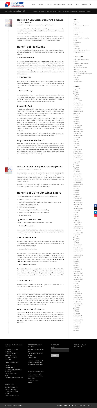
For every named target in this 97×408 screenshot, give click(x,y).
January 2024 (77, 151)
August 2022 (77, 186)
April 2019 (76, 265)
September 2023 (78, 160)
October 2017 (77, 302)
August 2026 (77, 89)
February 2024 (78, 149)
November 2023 (78, 156)
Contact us (77, 30)
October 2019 (77, 253)
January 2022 (77, 200)
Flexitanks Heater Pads (80, 71)
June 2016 (76, 326)
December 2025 (78, 105)
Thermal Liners (78, 82)
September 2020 (78, 233)
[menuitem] (34, 4)
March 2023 (77, 172)
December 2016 (78, 318)
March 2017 (77, 314)
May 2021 (76, 216)
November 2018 (78, 275)
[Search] (90, 4)
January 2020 (77, 247)
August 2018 (77, 281)
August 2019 (77, 257)
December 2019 (78, 249)
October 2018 (77, 277)
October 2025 (77, 109)
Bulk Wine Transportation (81, 63)
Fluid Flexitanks (50, 25)
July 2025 (76, 115)
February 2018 (78, 293)
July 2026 (76, 91)
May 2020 (76, 241)
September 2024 (78, 135)
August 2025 (77, 113)
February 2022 (78, 198)
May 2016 (76, 328)
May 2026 (76, 95)
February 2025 (78, 125)
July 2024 (76, 139)
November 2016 (78, 320)
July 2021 (76, 212)
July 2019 (76, 259)
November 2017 (78, 300)
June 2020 (76, 239)
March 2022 (77, 196)
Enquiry (76, 34)
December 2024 (78, 129)
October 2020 (77, 231)
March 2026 (77, 99)
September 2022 (78, 184)
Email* (53, 347)
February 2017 (78, 316)
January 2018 (77, 295)
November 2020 (78, 229)
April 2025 (76, 121)
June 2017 (76, 308)
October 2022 (77, 182)
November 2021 (78, 204)
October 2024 (77, 133)
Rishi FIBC (76, 77)
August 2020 (77, 235)
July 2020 (76, 237)
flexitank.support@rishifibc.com (14, 377)
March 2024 (77, 147)
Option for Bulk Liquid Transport (83, 73)
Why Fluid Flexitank (79, 52)
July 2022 (76, 188)
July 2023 (76, 164)
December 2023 (78, 153)
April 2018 (76, 289)
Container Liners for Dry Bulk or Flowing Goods (39, 166)
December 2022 (78, 178)
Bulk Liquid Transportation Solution (34, 25)
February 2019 (78, 269)
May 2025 (76, 119)
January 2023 (77, 176)
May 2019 (76, 263)
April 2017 (76, 312)
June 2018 (76, 285)
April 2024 (76, 145)
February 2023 (78, 174)
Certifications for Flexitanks (81, 26)
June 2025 (76, 117)
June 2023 (76, 166)
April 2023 (76, 170)
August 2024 (77, 137)
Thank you (77, 48)
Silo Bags (76, 79)
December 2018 (78, 273)
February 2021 (78, 222)
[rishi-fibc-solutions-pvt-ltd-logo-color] (14, 4)
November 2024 (78, 131)
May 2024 (76, 143)
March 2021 (77, 220)
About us (76, 22)
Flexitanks (28, 169)
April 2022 (76, 194)
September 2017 (78, 304)
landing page (77, 42)
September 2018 (78, 279)
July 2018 (76, 283)
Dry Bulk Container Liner (80, 67)
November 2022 (78, 180)
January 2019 (77, 271)
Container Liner (78, 32)
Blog (75, 24)
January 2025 (77, 127)
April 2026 (76, 97)
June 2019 (76, 261)
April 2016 (76, 330)
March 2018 (77, 291)
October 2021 (77, 206)
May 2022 (76, 192)
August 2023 (77, 162)
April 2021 (76, 218)
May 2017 (76, 310)
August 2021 (77, 210)
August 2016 (77, 324)
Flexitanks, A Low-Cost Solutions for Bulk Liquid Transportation (40, 21)
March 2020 (77, 243)
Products (76, 46)
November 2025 (78, 107)
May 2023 (76, 168)
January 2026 (77, 103)
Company (76, 28)
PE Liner (76, 44)
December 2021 (78, 202)
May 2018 (76, 287)
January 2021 (77, 224)
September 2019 (78, 255)
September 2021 (78, 208)
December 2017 (78, 297)
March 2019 (77, 267)
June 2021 (76, 214)
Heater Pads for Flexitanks (81, 38)
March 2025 (77, 123)
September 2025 (78, 111)
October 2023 (77, 158)
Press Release (78, 75)
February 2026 (78, 101)
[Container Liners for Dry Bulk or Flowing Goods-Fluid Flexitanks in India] (8, 169)
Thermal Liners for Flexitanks (82, 50)
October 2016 (77, 322)
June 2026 (76, 93)
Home (75, 40)
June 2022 (76, 190)
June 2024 (76, 141)
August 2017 (77, 306)
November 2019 (78, 251)
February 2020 (78, 245)
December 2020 (78, 227)
